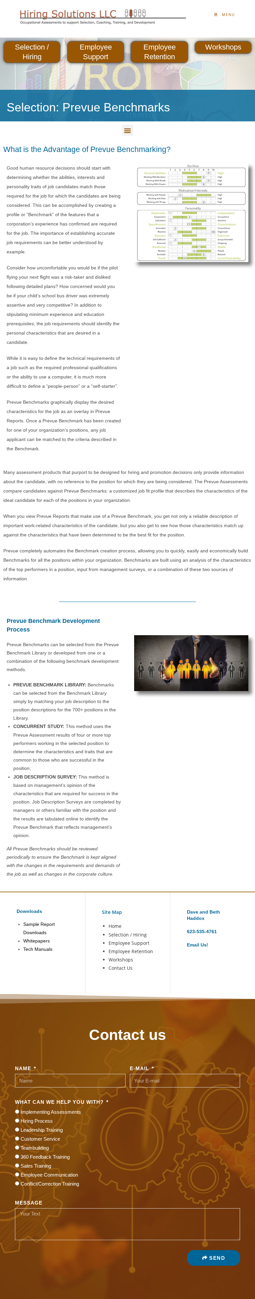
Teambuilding (35, 1148)
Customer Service (40, 1139)
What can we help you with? (60, 1102)
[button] (127, 130)
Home (115, 926)
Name (24, 1068)
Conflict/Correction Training (50, 1184)
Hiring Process (37, 1121)
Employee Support (129, 943)
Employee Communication (49, 1175)
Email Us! (197, 944)
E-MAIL (140, 1068)
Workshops (223, 47)
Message (28, 1203)
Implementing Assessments (51, 1112)
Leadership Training (42, 1130)
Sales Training (36, 1166)
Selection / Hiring (128, 935)
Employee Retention (131, 951)
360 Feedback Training (45, 1157)
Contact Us (120, 968)
